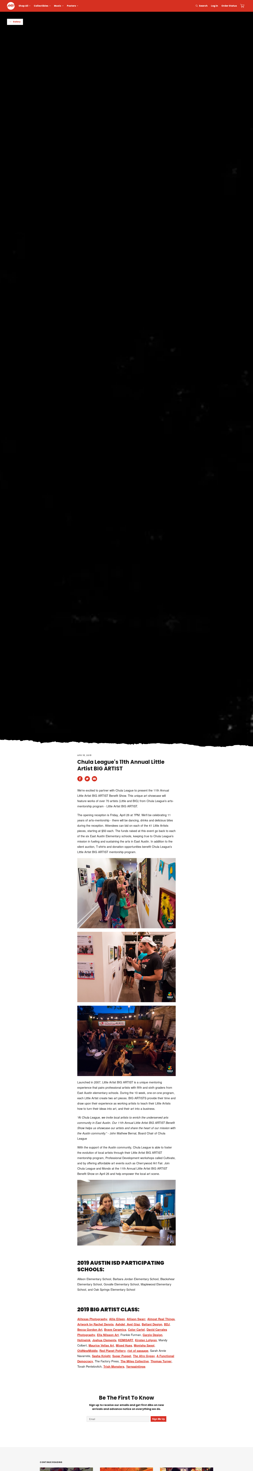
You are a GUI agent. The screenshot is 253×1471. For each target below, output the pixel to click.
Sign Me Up (158, 1419)
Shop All (23, 5)
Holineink (83, 1340)
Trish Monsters (113, 1366)
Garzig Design (152, 1335)
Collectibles (41, 5)
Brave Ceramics (115, 1329)
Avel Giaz (133, 1324)
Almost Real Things (161, 1319)
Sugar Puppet (121, 1356)
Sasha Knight (101, 1356)
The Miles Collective (134, 1361)
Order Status (229, 5)
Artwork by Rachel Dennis (95, 1324)
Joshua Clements (104, 1340)
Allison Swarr (136, 1319)
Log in (214, 5)
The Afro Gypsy (144, 1356)
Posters (71, 5)
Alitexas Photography (92, 1319)
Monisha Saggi (144, 1345)
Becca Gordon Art (89, 1329)
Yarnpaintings (135, 1366)
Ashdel (120, 1324)
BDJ (167, 1324)
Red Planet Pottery (112, 1350)
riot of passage (137, 1350)
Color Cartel (136, 1329)
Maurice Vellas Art (101, 1345)
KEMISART (125, 1340)
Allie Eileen (117, 1319)
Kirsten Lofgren (146, 1340)
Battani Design (152, 1324)
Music (57, 5)
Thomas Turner (161, 1361)
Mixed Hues (124, 1345)
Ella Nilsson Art (108, 1335)
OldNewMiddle (87, 1350)
